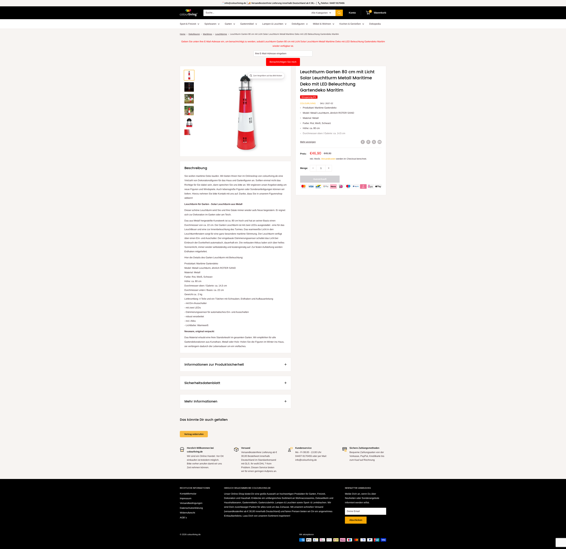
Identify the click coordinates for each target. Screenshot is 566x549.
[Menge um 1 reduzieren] (313, 168)
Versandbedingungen (191, 503)
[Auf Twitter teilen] (374, 142)
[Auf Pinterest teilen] (368, 142)
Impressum (185, 498)
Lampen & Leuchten (272, 24)
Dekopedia (375, 24)
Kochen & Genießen (350, 24)
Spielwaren (210, 24)
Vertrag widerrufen (194, 434)
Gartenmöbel (247, 24)
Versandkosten (328, 158)
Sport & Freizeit (188, 24)
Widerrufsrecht (187, 512)
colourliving (308, 103)
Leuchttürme (221, 34)
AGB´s (183, 517)
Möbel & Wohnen (322, 24)
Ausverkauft (319, 179)
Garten (228, 24)
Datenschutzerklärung (191, 508)
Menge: (304, 168)
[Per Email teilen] (379, 142)
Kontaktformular (188, 493)
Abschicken (355, 520)
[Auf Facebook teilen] (363, 142)
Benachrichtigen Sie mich (283, 62)
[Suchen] (339, 13)
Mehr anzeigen (308, 142)
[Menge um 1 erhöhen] (329, 168)
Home (182, 34)
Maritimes (207, 34)
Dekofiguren (298, 24)
